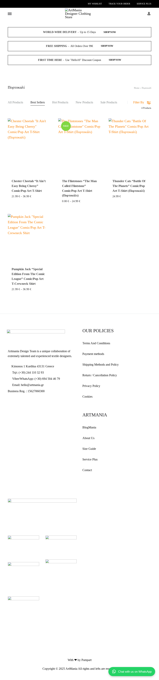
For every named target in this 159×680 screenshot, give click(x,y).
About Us (88, 438)
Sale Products (108, 102)
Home (136, 88)
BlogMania (89, 427)
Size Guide (89, 448)
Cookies (87, 396)
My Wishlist (95, 4)
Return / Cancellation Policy (99, 375)
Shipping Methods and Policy (100, 364)
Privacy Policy (91, 386)
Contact (87, 470)
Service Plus (144, 4)
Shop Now (110, 32)
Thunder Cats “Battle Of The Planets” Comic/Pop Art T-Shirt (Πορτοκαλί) (128, 185)
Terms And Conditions (96, 343)
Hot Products (60, 102)
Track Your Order (119, 4)
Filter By (138, 102)
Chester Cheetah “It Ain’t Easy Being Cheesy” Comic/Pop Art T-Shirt (29, 185)
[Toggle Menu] (10, 14)
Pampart (86, 660)
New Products (84, 102)
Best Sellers (37, 102)
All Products (15, 102)
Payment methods (93, 354)
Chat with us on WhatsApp (135, 671)
